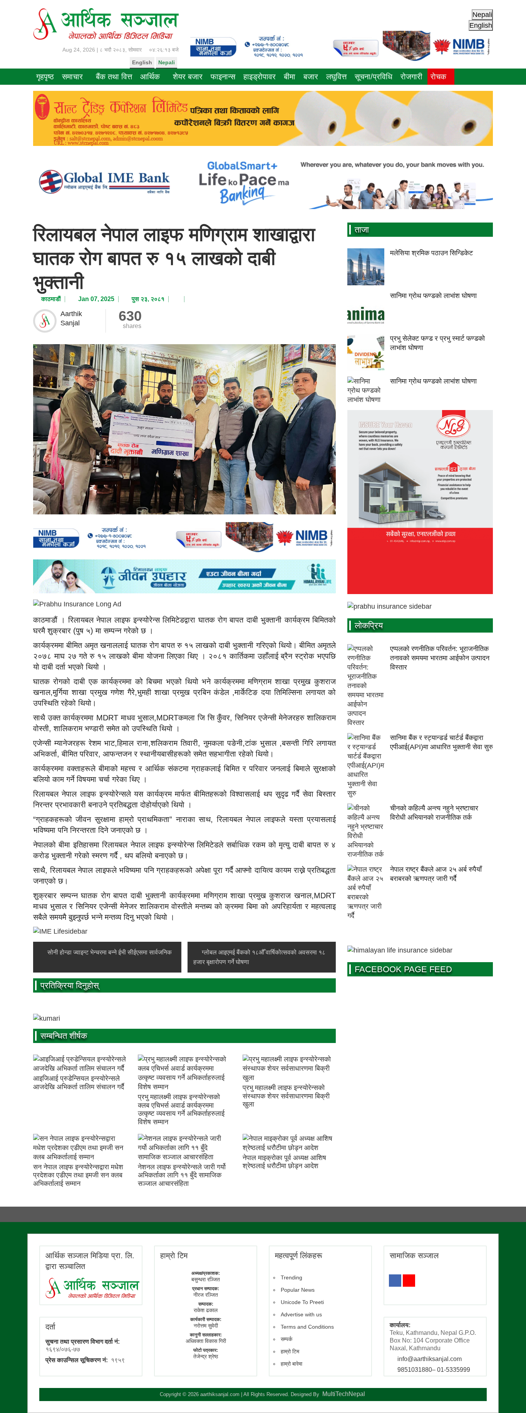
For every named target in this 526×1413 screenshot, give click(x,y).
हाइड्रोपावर (259, 76)
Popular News (298, 1289)
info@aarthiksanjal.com (429, 1359)
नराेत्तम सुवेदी (206, 1326)
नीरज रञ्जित (205, 1295)
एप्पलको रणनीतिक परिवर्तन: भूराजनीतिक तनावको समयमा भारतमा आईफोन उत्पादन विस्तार (439, 658)
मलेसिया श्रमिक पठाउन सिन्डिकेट (431, 253)
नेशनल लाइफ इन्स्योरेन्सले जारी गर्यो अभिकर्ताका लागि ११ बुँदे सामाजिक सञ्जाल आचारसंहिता (182, 1175)
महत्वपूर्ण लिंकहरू (298, 1255)
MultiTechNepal (343, 1394)
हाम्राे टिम (174, 1255)
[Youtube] (409, 1280)
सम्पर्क (286, 1339)
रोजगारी (411, 76)
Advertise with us (301, 1314)
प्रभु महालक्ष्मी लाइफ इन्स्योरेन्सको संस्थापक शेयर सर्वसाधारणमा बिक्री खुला (286, 1096)
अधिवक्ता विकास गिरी (206, 1341)
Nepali (166, 62)
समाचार (72, 76)
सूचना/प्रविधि (373, 76)
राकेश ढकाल (206, 1310)
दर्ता (50, 1327)
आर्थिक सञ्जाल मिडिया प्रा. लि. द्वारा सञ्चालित (89, 1261)
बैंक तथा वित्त (114, 76)
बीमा (289, 76)
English (142, 62)
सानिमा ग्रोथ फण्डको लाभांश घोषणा (433, 296)
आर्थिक (150, 76)
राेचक (438, 76)
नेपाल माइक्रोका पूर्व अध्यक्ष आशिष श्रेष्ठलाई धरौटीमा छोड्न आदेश (284, 1162)
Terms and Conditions (307, 1326)
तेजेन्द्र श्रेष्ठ (205, 1356)
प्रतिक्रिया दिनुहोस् (69, 985)
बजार (310, 76)
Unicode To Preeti (302, 1302)
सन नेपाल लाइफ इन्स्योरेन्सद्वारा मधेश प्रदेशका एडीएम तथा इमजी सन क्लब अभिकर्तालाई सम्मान (78, 1175)
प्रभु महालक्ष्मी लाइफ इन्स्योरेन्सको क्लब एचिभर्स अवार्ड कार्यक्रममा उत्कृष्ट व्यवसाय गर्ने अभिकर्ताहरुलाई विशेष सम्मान (181, 1109)
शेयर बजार (188, 76)
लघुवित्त (336, 76)
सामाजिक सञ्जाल (414, 1255)
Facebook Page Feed (403, 969)
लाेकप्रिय (369, 625)
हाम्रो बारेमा (291, 1363)
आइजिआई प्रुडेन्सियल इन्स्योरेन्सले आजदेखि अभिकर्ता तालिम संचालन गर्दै (78, 1083)
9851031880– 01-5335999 (433, 1369)
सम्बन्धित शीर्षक (63, 1036)
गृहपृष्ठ (45, 76)
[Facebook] (395, 1280)
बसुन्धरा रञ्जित (205, 1279)
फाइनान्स (223, 76)
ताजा (362, 229)
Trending (291, 1277)
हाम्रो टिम (290, 1351)
